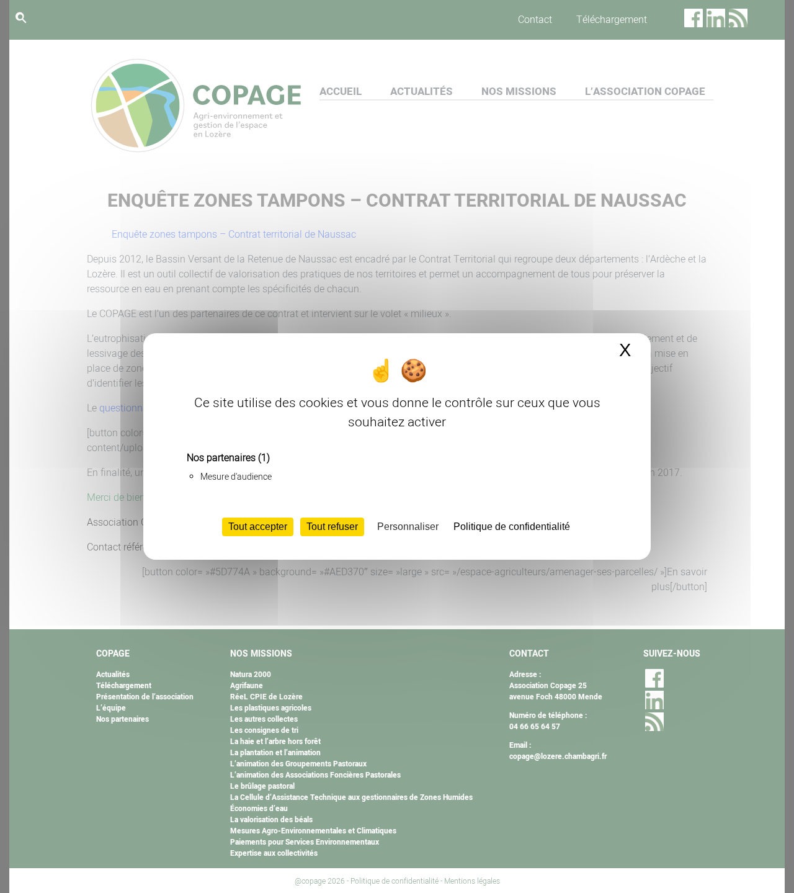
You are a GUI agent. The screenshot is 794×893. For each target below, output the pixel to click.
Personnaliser (408, 526)
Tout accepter (257, 526)
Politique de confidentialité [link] (511, 526)
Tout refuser (332, 526)
